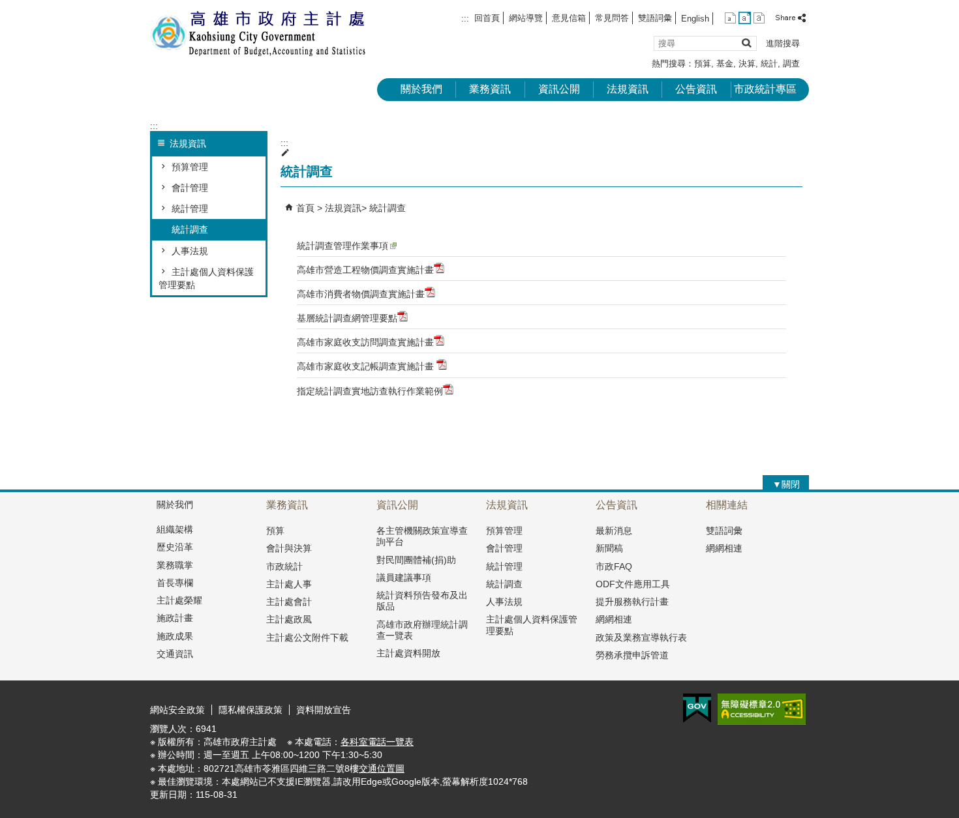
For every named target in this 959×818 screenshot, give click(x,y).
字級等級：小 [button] (730, 17)
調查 (791, 63)
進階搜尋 (783, 43)
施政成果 (175, 636)
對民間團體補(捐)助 (416, 560)
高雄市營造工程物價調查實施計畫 (365, 270)
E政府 (697, 708)
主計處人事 (289, 584)
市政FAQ (614, 566)
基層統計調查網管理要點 (347, 318)
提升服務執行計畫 (632, 601)
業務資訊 (490, 89)
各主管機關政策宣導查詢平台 (422, 536)
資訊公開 (559, 89)
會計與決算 (289, 548)
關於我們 (421, 89)
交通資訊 (175, 654)
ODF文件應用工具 (633, 584)
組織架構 (175, 529)
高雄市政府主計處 (260, 33)
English (695, 18)
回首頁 (487, 18)
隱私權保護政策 (250, 710)
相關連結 (727, 504)
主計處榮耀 (179, 600)
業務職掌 (175, 565)
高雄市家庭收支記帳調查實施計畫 (366, 366)
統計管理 (190, 208)
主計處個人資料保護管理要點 (206, 278)
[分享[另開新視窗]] (791, 18)
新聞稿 (609, 548)
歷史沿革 (175, 547)
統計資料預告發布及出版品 (422, 600)
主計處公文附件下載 (307, 637)
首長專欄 (175, 582)
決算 (746, 63)
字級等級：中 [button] (744, 18)
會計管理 (190, 188)
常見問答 (612, 18)
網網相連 (614, 619)
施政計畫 (175, 618)
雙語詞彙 (655, 18)
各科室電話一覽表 (377, 742)
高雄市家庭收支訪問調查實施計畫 (365, 342)
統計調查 (190, 229)
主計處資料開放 (408, 653)
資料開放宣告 (323, 710)
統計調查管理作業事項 (342, 246)
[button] (746, 43)
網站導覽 (526, 18)
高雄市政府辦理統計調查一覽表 (422, 630)
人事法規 (190, 251)
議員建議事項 (403, 577)
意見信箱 (569, 18)
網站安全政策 (177, 710)
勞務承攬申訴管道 (632, 655)
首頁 (305, 208)
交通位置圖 (381, 768)
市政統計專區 (765, 89)
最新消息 (614, 530)
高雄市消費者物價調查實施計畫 (361, 294)
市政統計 (284, 566)
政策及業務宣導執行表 (641, 637)
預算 (702, 63)
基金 (724, 63)
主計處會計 (289, 601)
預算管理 (190, 167)
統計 (769, 63)
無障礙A (762, 709)
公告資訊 (696, 89)
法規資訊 (627, 89)
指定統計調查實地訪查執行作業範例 (370, 391)
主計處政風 (289, 619)
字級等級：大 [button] (759, 17)
